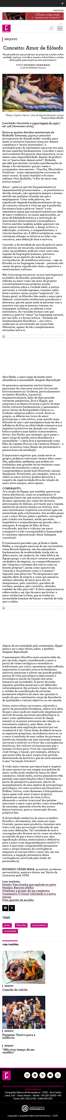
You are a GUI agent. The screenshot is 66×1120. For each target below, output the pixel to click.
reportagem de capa (45, 123)
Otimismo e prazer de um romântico (26, 891)
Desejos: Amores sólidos (18, 887)
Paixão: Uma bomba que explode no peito (29, 884)
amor (7, 925)
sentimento (39, 925)
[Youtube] (50, 1075)
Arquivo (10, 39)
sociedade (10, 931)
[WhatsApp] (58, 1075)
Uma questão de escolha (18, 900)
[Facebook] (5, 908)
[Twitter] (12, 908)
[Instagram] (27, 1075)
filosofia (21, 925)
